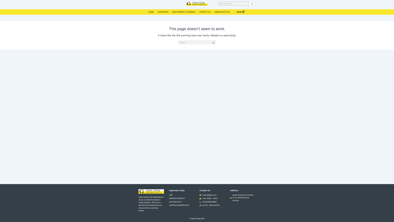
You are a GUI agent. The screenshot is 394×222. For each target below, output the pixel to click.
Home (151, 12)
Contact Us (204, 12)
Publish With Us (222, 12)
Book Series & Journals (183, 12)
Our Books (163, 12)
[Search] (252, 3)
